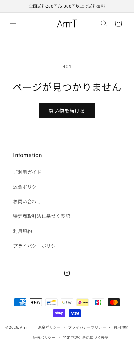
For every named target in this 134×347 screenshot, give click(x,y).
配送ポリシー (44, 337)
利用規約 (22, 231)
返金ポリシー (27, 186)
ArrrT (25, 327)
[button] (13, 23)
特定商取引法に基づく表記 (41, 216)
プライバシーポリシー (36, 245)
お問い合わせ (27, 201)
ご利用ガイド (27, 172)
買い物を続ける (67, 110)
